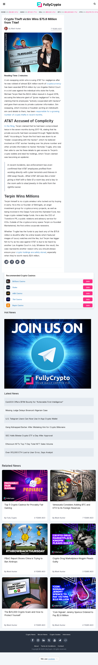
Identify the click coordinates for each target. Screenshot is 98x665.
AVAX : (13, 12)
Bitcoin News (42, 634)
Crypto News (30, 634)
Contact (61, 646)
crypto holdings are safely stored (31, 252)
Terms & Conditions (48, 646)
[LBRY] (65, 640)
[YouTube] (54, 640)
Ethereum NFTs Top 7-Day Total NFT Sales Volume (29, 444)
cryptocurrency (54, 83)
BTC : (52, 12)
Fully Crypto (12, 518)
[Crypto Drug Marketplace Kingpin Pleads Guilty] (73, 539)
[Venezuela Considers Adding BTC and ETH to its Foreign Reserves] (73, 485)
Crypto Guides (55, 634)
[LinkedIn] (43, 640)
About (36, 646)
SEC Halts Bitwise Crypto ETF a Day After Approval (29, 435)
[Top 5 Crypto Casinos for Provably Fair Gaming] (25, 485)
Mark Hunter (16, 29)
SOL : (31, 12)
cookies (51, 659)
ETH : (73, 12)
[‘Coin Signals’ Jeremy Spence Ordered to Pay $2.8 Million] (73, 593)
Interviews (66, 634)
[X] (49, 640)
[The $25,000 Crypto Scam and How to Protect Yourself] (25, 593)
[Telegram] (60, 640)
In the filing (9, 126)
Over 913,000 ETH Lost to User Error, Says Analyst (29, 452)
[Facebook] (32, 640)
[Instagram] (38, 640)
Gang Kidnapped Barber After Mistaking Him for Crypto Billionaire (35, 427)
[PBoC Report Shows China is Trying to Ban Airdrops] (25, 539)
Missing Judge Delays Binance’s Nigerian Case (26, 410)
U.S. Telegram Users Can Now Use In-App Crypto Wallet (31, 419)
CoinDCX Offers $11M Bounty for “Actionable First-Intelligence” (34, 402)
